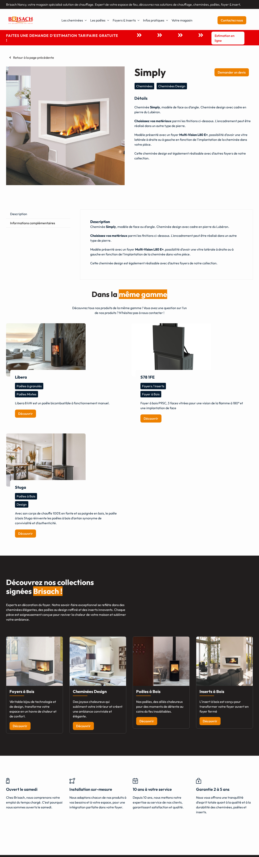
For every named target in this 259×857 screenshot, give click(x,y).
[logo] (21, 17)
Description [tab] (18, 214)
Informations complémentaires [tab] (32, 223)
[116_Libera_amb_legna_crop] (46, 349)
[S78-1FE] (171, 349)
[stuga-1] (46, 460)
